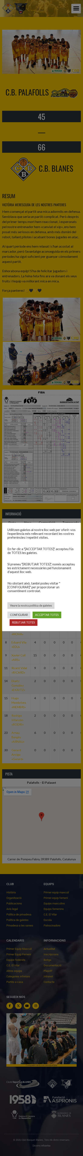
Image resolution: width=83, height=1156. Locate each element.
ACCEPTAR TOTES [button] (47, 615)
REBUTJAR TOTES (23, 622)
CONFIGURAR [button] (19, 615)
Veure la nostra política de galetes (31, 605)
